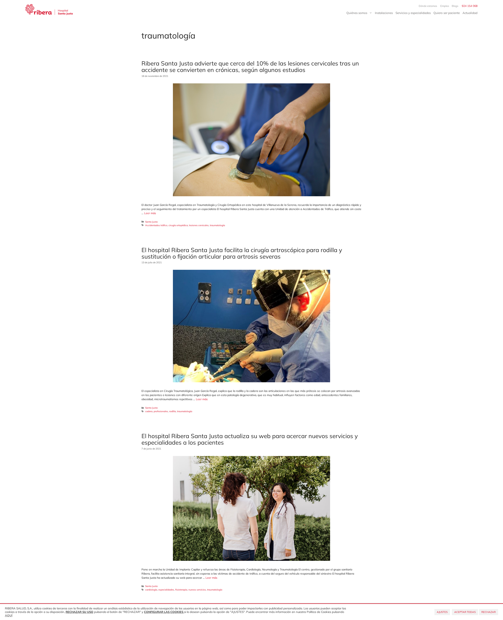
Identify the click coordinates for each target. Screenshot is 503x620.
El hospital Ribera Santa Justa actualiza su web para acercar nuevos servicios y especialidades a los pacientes (249, 439)
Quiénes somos (356, 13)
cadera (148, 411)
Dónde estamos (428, 5)
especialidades (166, 589)
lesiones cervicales (199, 225)
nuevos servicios (197, 589)
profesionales (161, 411)
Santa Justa (151, 221)
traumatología (217, 225)
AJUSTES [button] (442, 612)
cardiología (151, 589)
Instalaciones (384, 13)
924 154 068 (469, 6)
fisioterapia (181, 589)
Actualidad (470, 13)
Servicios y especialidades (413, 13)
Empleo (444, 5)
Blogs (455, 5)
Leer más (150, 213)
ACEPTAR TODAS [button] (465, 612)
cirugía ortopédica (178, 225)
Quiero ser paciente (446, 13)
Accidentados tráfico (156, 225)
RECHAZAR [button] (488, 612)
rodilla (172, 411)
